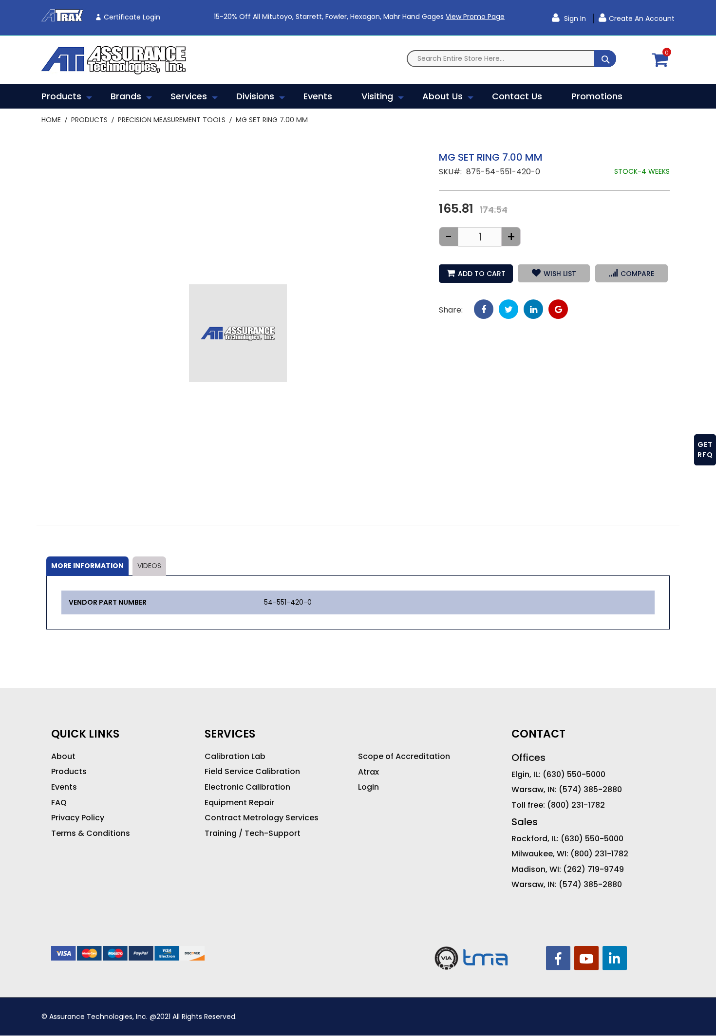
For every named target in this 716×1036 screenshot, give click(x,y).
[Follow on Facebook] (558, 958)
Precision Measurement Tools (172, 120)
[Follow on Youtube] (586, 958)
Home (51, 120)
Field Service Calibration (252, 771)
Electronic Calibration (247, 787)
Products (89, 120)
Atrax (368, 772)
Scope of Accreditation (404, 756)
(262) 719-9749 (593, 869)
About (63, 756)
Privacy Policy (77, 818)
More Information (87, 566)
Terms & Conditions (90, 833)
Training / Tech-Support (253, 833)
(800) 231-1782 (576, 805)
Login (368, 787)
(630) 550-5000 (574, 774)
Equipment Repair (239, 802)
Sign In (574, 18)
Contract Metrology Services (262, 818)
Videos (149, 566)
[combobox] (511, 58)
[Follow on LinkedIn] (615, 958)
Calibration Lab (235, 756)
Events (64, 787)
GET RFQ (705, 450)
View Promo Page (475, 16)
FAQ (59, 802)
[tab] (87, 566)
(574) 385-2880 (590, 789)
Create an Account (642, 18)
